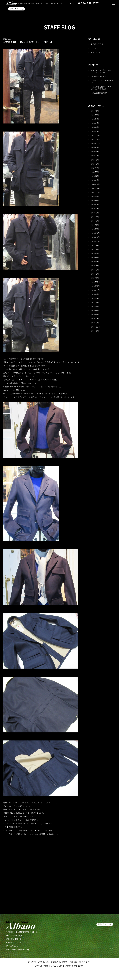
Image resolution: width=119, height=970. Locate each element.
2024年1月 (95, 229)
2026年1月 (95, 131)
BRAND (34, 3)
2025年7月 (95, 155)
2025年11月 (95, 139)
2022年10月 (95, 290)
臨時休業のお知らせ (98, 76)
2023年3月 (95, 270)
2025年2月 (95, 176)
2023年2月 (95, 274)
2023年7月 (95, 253)
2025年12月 (95, 135)
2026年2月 (95, 127)
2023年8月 (95, 249)
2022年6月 (95, 306)
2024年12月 (95, 184)
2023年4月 (95, 265)
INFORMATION (97, 44)
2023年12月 (95, 233)
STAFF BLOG (50, 3)
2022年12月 (95, 282)
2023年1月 (95, 278)
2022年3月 (95, 318)
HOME (20, 3)
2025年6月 (95, 160)
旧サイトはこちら (17, 8)
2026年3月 (95, 123)
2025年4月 (95, 168)
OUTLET (40, 3)
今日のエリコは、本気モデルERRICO (102, 81)
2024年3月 (95, 221)
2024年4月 (95, 217)
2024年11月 (95, 188)
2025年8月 (95, 151)
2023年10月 (95, 241)
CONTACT (72, 3)
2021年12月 (95, 327)
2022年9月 (95, 294)
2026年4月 (95, 119)
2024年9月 (95, 196)
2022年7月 (95, 302)
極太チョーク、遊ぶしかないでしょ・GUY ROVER (103, 71)
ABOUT (27, 3)
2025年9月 (95, 147)
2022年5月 (95, 310)
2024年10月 (95, 192)
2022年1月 (95, 322)
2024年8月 (95, 200)
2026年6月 (95, 111)
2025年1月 (95, 180)
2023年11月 (95, 237)
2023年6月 (95, 257)
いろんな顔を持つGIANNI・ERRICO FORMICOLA (101, 87)
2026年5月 (95, 115)
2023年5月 (95, 261)
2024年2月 (95, 225)
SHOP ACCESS (61, 3)
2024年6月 (95, 208)
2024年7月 (95, 204)
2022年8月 (95, 298)
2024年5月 (95, 212)
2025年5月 (95, 164)
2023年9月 (95, 245)
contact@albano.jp (21, 949)
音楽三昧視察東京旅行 (99, 93)
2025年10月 (95, 143)
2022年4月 (95, 314)
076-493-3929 (90, 3)
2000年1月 (95, 331)
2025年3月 (95, 172)
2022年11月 (95, 286)
